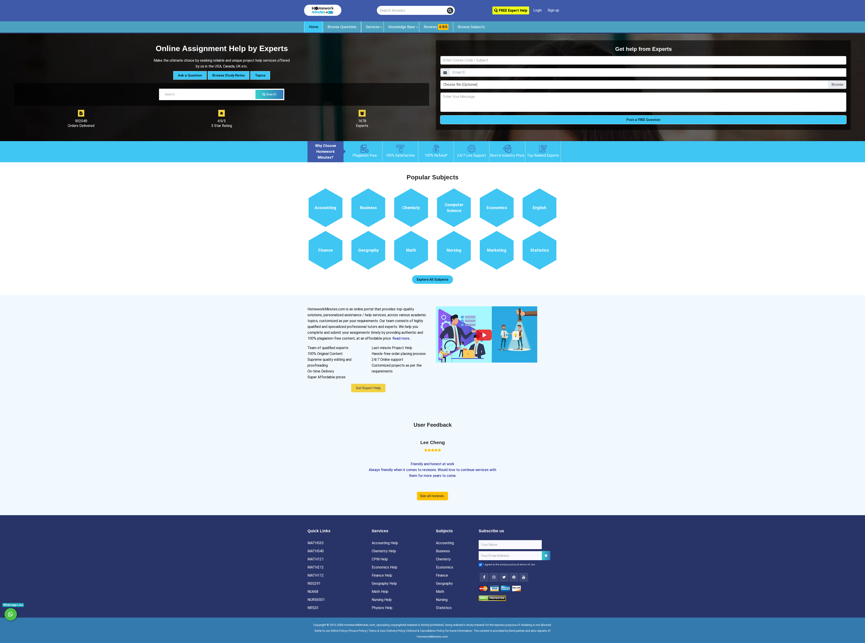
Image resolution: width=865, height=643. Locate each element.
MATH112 (315, 575)
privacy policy (508, 564)
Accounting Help (385, 543)
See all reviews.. (432, 496)
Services (373, 27)
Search (270, 94)
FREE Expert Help (512, 10)
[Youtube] (513, 577)
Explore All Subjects (432, 280)
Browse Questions (342, 27)
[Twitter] (503, 577)
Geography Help (384, 583)
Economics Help (384, 567)
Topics (260, 75)
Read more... (402, 338)
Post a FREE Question (643, 120)
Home (313, 27)
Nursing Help (382, 600)
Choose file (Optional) (460, 84)
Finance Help (382, 575)
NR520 (312, 608)
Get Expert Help (368, 388)
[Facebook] (484, 577)
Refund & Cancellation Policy (425, 630)
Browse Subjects (471, 27)
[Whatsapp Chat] (11, 614)
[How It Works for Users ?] (486, 334)
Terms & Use (376, 630)
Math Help (380, 591)
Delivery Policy (396, 630)
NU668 (312, 591)
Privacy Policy (357, 630)
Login (537, 10)
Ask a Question (190, 75)
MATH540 (315, 551)
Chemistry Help (384, 551)
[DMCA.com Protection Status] (492, 598)
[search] (450, 10)
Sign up (553, 10)
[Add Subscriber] (546, 555)
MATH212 (315, 567)
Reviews (435, 27)
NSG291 (314, 583)
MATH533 (315, 543)
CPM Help (380, 559)
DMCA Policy (339, 630)
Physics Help (382, 608)
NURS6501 (316, 600)
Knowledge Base (401, 27)
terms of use (527, 564)
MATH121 (315, 559)
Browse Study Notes (228, 75)
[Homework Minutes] (322, 10)
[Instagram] (494, 577)
